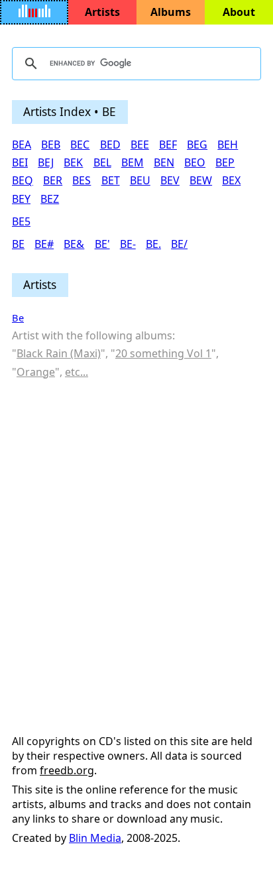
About (239, 12)
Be (18, 317)
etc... (76, 372)
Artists (102, 12)
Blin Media (95, 838)
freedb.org (67, 770)
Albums (170, 12)
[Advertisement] (136, 528)
